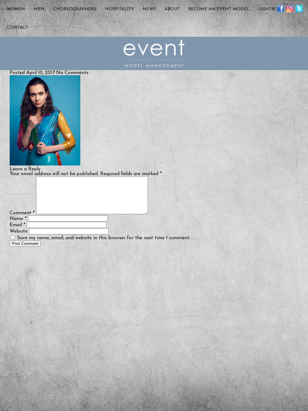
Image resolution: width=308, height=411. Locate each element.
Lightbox (269, 9)
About (172, 9)
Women (16, 9)
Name (18, 218)
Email (17, 225)
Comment (22, 213)
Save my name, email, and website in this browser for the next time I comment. (103, 238)
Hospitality (119, 9)
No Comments (72, 72)
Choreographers (74, 9)
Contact (17, 27)
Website (18, 231)
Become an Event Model (218, 9)
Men (39, 9)
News (149, 9)
